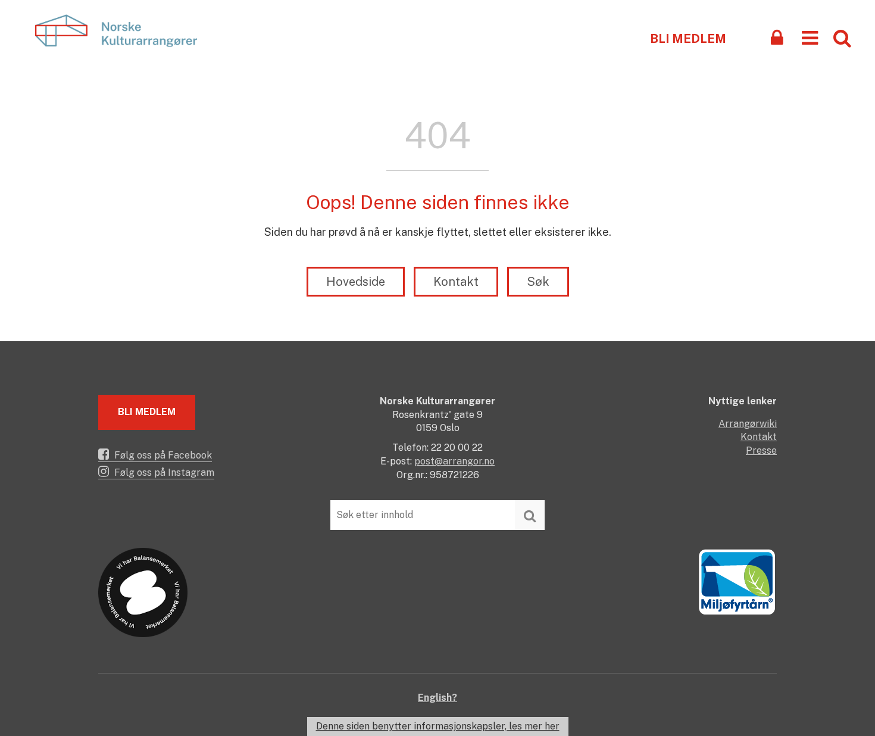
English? (437, 697)
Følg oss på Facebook (162, 455)
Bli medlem (688, 39)
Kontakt (456, 282)
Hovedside (355, 282)
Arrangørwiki (747, 423)
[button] (809, 37)
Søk (538, 282)
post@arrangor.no (454, 461)
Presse (761, 450)
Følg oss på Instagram (163, 472)
